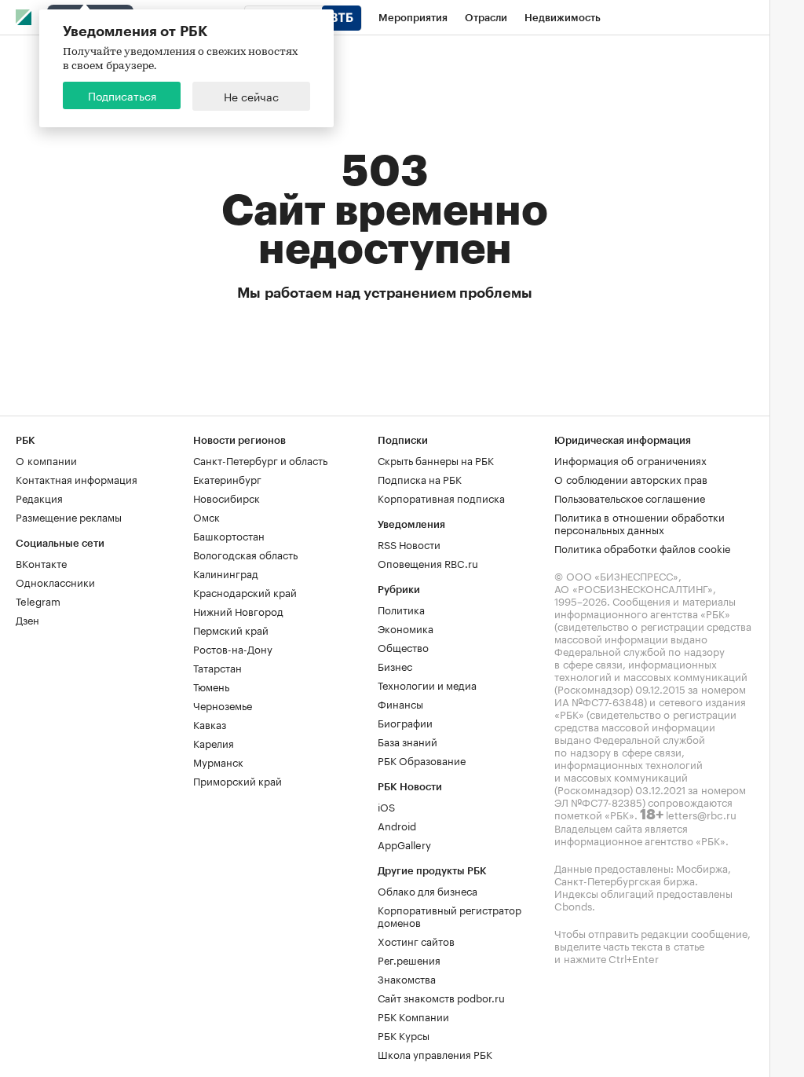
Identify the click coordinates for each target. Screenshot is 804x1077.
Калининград (225, 573)
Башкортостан (229, 535)
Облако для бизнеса (427, 890)
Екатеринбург (227, 478)
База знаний (407, 741)
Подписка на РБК (420, 478)
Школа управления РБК (435, 1053)
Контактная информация (76, 478)
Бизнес (395, 665)
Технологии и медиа (427, 684)
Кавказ (209, 723)
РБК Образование (422, 759)
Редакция (39, 497)
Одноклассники (55, 581)
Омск (206, 516)
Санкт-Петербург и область (260, 459)
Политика (401, 609)
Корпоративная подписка (441, 497)
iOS (386, 806)
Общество (403, 646)
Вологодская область (245, 554)
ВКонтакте (41, 562)
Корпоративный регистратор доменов (449, 915)
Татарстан (217, 667)
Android (397, 825)
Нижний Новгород (238, 610)
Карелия (213, 742)
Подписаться (122, 95)
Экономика (405, 628)
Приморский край (237, 780)
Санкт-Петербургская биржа (624, 880)
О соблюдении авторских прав (630, 478)
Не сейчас (251, 95)
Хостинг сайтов (416, 940)
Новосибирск (226, 497)
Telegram (38, 600)
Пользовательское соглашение (629, 497)
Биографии (405, 722)
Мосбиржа (702, 867)
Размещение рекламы (69, 516)
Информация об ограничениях (630, 459)
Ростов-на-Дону (232, 648)
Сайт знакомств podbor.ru (441, 997)
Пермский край (231, 629)
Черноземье (222, 705)
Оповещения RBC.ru (428, 562)
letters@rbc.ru (701, 814)
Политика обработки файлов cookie (642, 547)
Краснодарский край (245, 591)
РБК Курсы (403, 1034)
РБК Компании (413, 1016)
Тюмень (211, 686)
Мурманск (218, 761)
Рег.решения (409, 959)
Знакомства (407, 978)
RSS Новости (409, 543)
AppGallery (404, 844)
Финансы (400, 703)
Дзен (27, 619)
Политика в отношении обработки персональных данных (639, 522)
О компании (46, 459)
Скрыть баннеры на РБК (436, 459)
